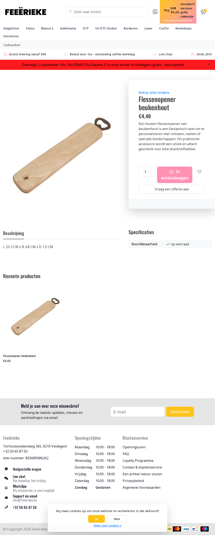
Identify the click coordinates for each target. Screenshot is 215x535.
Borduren (131, 28)
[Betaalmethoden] (168, 529)
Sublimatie (68, 28)
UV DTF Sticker (106, 28)
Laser (148, 28)
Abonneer (180, 411)
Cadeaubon (11, 45)
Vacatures (10, 36)
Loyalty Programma (138, 460)
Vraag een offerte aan (172, 189)
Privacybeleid (133, 480)
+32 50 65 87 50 (15, 451)
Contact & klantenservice (142, 467)
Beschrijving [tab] (13, 233)
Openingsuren (134, 447)
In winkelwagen (174, 175)
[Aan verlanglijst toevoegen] (199, 175)
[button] (154, 12)
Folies (30, 28)
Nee (117, 519)
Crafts (164, 28)
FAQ (126, 453)
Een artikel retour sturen (142, 474)
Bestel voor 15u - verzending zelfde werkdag (102, 54)
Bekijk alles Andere (154, 92)
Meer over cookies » (108, 525)
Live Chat (166, 54)
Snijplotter (11, 28)
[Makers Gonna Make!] (34, 12)
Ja (96, 519)
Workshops (183, 28)
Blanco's (47, 28)
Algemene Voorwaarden (141, 487)
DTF (86, 28)
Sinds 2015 (204, 54)
